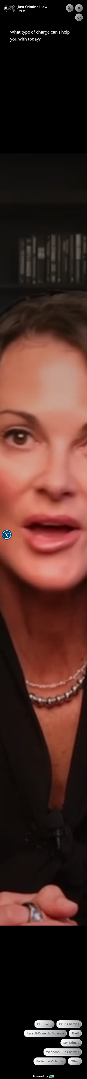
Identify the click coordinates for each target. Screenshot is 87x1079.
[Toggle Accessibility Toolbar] (6, 534)
